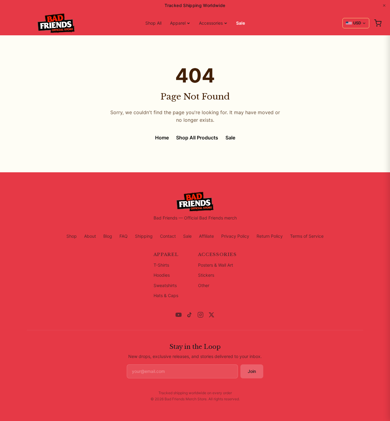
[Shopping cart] (378, 23)
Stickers (206, 275)
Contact (168, 236)
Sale (240, 23)
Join (252, 371)
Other (203, 285)
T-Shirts (161, 265)
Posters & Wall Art (215, 265)
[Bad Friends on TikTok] (189, 315)
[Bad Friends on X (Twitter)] (211, 315)
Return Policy (270, 236)
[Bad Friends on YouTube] (179, 315)
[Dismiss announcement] (384, 5)
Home (162, 138)
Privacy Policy (235, 236)
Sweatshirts (165, 285)
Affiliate (206, 236)
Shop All (153, 23)
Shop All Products (197, 138)
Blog (107, 236)
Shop (71, 236)
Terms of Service (307, 236)
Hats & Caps (166, 295)
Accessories (211, 23)
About (90, 236)
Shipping (144, 236)
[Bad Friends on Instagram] (200, 315)
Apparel (178, 23)
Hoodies (162, 275)
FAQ (123, 236)
